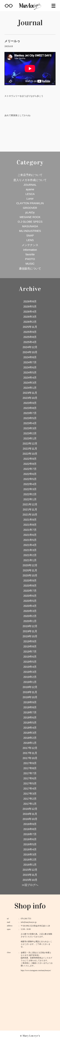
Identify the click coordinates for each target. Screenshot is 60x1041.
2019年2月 (30, 676)
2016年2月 (30, 859)
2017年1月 (30, 803)
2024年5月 (30, 372)
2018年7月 (30, 712)
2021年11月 (30, 509)
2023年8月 (30, 408)
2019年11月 (30, 631)
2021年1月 (30, 560)
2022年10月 (30, 453)
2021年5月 (30, 539)
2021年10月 (30, 514)
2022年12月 (30, 443)
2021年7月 (30, 529)
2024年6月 (30, 367)
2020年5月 (30, 600)
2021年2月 (30, 555)
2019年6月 (30, 656)
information (30, 249)
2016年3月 (30, 854)
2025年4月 (30, 342)
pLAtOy (30, 212)
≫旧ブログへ (30, 884)
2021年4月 (30, 545)
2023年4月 (30, 423)
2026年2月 (30, 321)
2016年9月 (30, 824)
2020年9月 (30, 580)
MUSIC (30, 263)
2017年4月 (30, 788)
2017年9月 (30, 763)
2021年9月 (30, 519)
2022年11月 (30, 448)
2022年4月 (30, 484)
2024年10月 (30, 352)
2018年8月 (30, 707)
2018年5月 (30, 722)
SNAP (30, 235)
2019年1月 (30, 682)
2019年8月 (30, 646)
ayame (30, 189)
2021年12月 (30, 504)
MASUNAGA (30, 226)
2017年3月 (30, 793)
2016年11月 (30, 813)
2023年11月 (30, 392)
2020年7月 (30, 590)
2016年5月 (30, 844)
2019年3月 (30, 671)
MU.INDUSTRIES (30, 230)
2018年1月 (30, 742)
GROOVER (30, 207)
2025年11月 (30, 326)
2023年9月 (30, 403)
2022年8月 (30, 463)
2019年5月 (30, 661)
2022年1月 (30, 499)
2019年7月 (30, 651)
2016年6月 (30, 839)
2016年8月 (30, 829)
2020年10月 (30, 575)
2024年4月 (30, 377)
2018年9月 (30, 702)
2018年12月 (30, 687)
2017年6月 (30, 778)
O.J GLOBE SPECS (30, 221)
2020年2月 (30, 616)
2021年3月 (30, 550)
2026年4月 (30, 311)
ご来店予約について (30, 174)
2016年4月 (30, 849)
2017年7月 (30, 773)
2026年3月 (30, 316)
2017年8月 (30, 768)
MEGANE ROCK (30, 217)
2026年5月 (30, 306)
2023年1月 (30, 438)
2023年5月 (30, 418)
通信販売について (30, 268)
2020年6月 (30, 595)
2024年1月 (30, 387)
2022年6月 (30, 474)
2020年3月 (30, 611)
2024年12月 (30, 347)
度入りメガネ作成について (30, 180)
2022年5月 (30, 479)
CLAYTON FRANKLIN (30, 203)
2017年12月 (30, 748)
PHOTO (30, 259)
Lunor (30, 198)
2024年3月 (30, 382)
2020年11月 (30, 570)
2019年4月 (30, 666)
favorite (30, 254)
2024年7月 (30, 362)
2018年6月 (30, 717)
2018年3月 (30, 732)
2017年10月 (30, 758)
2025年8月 (30, 337)
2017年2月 (30, 798)
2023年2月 (30, 433)
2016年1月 (30, 864)
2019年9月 (30, 641)
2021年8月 (30, 524)
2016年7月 (30, 834)
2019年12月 (30, 626)
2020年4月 (30, 605)
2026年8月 (30, 301)
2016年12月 (30, 808)
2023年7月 (30, 413)
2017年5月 (30, 783)
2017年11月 (30, 753)
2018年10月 (30, 697)
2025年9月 (30, 331)
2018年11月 (30, 692)
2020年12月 (30, 565)
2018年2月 (30, 737)
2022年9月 (30, 458)
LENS (30, 240)
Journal (30, 22)
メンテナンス (30, 245)
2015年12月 (30, 869)
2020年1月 (30, 621)
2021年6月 (30, 534)
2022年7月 (30, 468)
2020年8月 (30, 585)
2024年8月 (30, 357)
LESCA (30, 194)
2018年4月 (30, 727)
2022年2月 (30, 494)
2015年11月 (30, 874)
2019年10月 (30, 636)
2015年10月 (30, 879)
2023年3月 (30, 428)
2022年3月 (30, 489)
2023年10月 (30, 397)
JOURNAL (30, 184)
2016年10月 (30, 819)
